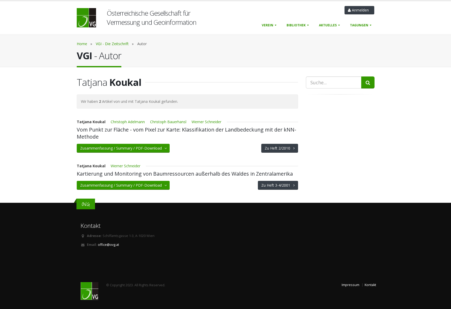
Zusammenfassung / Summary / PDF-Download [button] (122, 148)
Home (82, 43)
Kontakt (370, 285)
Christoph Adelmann (128, 121)
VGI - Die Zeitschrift (112, 43)
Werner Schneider (206, 121)
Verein (267, 25)
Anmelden (361, 10)
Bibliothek (296, 25)
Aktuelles (328, 25)
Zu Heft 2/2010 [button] (279, 148)
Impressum (350, 285)
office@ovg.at (108, 244)
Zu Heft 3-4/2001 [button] (277, 185)
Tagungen (359, 25)
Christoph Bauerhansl (168, 121)
